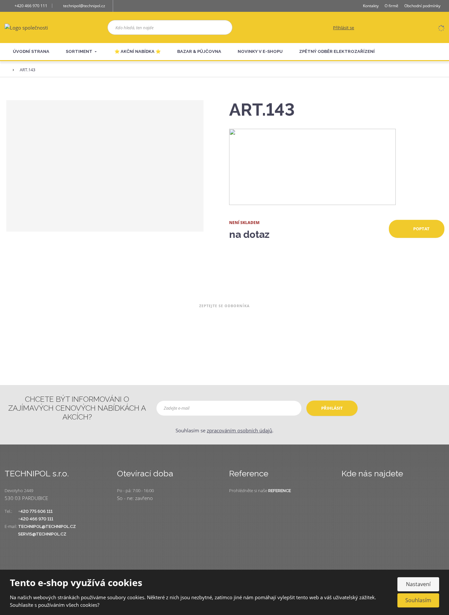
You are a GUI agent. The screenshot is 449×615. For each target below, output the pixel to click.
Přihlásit (332, 408)
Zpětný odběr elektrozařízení (337, 51)
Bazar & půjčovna (199, 51)
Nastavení (418, 584)
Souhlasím (418, 600)
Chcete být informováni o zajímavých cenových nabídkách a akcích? (77, 408)
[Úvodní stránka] (26, 27)
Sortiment (79, 51)
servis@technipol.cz (42, 534)
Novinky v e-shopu (260, 51)
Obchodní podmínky (422, 6)
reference (279, 490)
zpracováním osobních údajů (239, 430)
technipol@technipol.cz (47, 526)
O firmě (391, 6)
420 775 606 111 (36, 511)
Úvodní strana (31, 51)
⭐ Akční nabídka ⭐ (137, 51)
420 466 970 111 (36, 518)
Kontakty (371, 6)
